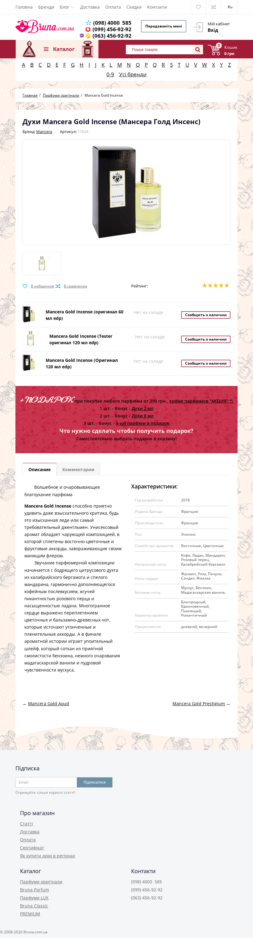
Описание (39, 469)
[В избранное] (38, 286)
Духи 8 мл (143, 416)
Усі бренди (133, 74)
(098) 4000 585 (112, 22)
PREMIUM (30, 914)
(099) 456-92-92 (112, 29)
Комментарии (78, 469)
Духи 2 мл (143, 408)
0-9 (110, 74)
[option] (42, 263)
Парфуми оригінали (41, 882)
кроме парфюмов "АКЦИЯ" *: (201, 401)
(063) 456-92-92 (112, 35)
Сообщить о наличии (206, 314)
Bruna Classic (34, 906)
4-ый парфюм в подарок (142, 423)
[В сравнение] (71, 286)
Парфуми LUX (34, 898)
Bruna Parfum (34, 890)
